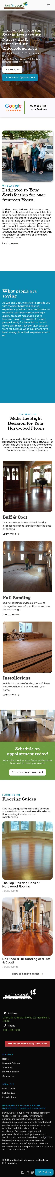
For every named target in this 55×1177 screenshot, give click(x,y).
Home (5, 1058)
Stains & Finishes (11, 1063)
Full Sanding (8, 1093)
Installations (9, 1097)
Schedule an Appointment (20, 77)
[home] (15, 5)
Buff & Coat (8, 1088)
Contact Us (8, 1076)
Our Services (12, 69)
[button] (49, 5)
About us (7, 1067)
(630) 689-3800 (12, 1030)
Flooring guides (10, 1071)
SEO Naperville (9, 1163)
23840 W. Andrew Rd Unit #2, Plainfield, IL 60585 (26, 1019)
